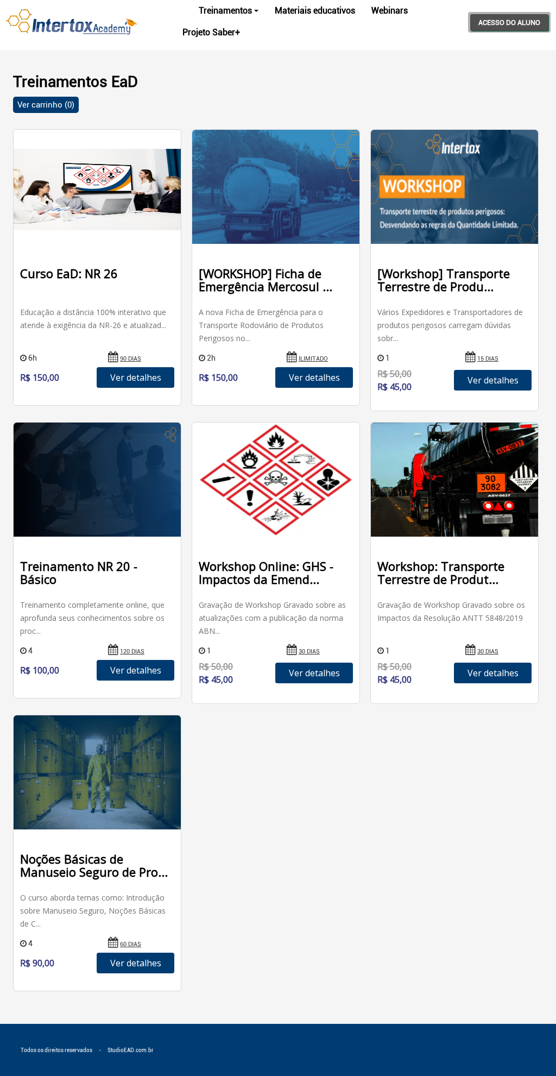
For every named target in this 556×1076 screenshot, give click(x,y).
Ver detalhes (135, 377)
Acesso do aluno (509, 22)
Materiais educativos (315, 10)
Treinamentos (225, 10)
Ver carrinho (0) (45, 105)
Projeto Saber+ (211, 32)
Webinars (389, 10)
